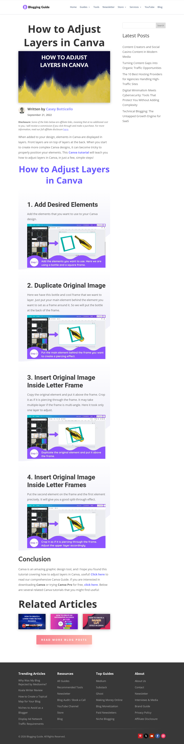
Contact (139, 687)
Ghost (99, 693)
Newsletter (108, 7)
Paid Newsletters (106, 712)
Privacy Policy (143, 712)
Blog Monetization (107, 706)
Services (134, 7)
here (65, 129)
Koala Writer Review (30, 690)
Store (121, 7)
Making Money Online (109, 700)
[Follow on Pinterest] (140, 736)
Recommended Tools (70, 687)
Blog (160, 7)
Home (73, 7)
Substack (101, 687)
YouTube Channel (67, 706)
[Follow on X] (146, 736)
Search (160, 25)
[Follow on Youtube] (152, 736)
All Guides (63, 681)
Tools (96, 7)
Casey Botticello (59, 109)
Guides (83, 7)
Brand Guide (142, 706)
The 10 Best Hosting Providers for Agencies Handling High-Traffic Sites (142, 79)
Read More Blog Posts (64, 639)
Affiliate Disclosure (146, 719)
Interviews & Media (146, 700)
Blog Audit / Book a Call (71, 700)
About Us (140, 681)
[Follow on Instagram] (163, 736)
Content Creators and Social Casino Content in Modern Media (141, 52)
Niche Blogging (105, 719)
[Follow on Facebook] (157, 736)
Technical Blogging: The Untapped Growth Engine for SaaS (141, 116)
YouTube (149, 7)
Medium (101, 681)
